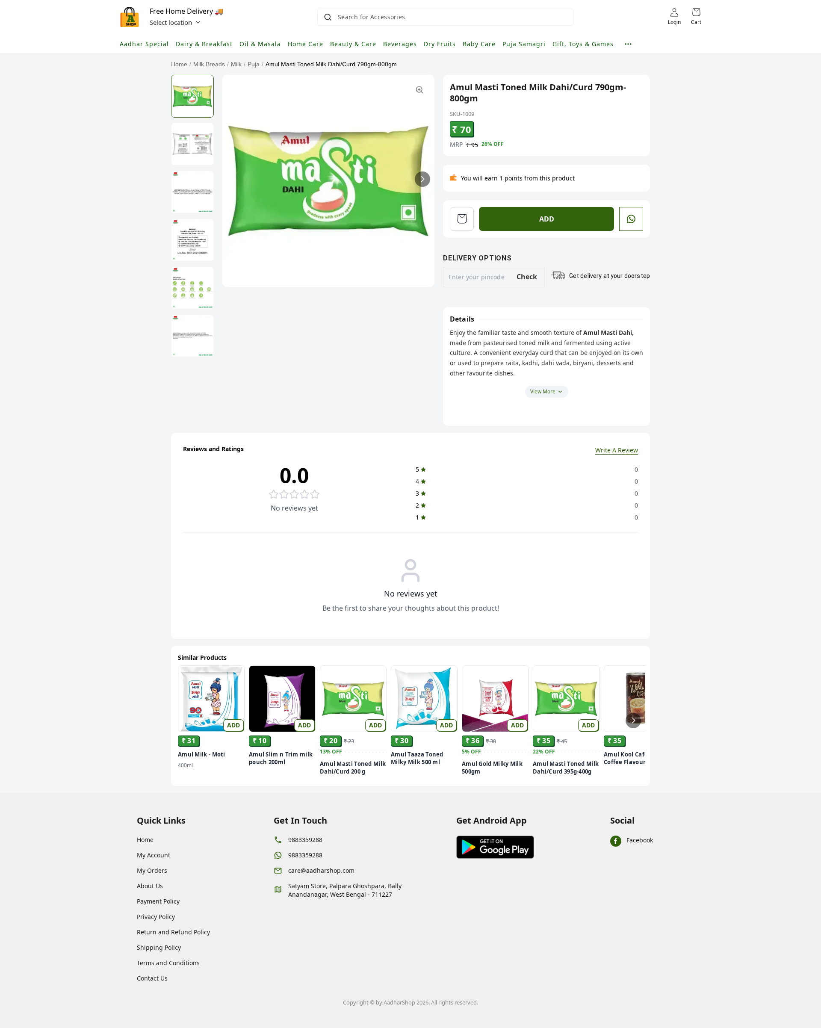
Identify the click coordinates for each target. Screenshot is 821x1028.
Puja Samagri (524, 44)
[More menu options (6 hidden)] (628, 44)
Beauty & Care (353, 44)
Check (527, 276)
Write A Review (616, 450)
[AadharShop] (129, 17)
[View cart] (462, 219)
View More (542, 391)
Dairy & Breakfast (204, 44)
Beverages (400, 44)
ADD (546, 219)
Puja (254, 64)
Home (179, 64)
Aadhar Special (144, 44)
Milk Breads (209, 64)
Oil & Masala (260, 44)
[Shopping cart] (696, 12)
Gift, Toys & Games (583, 44)
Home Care (305, 44)
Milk (236, 64)
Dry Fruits (440, 44)
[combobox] (446, 17)
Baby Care (479, 44)
